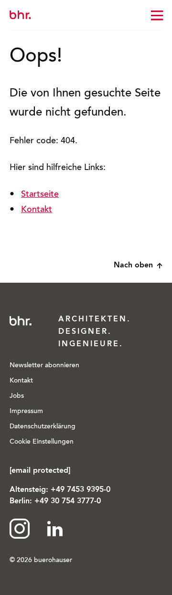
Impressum (26, 411)
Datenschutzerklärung (42, 427)
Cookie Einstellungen (42, 442)
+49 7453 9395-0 (80, 490)
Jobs (17, 396)
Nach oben (133, 265)
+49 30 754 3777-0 (67, 501)
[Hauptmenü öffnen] (156, 15)
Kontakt (36, 210)
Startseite (40, 195)
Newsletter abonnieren (44, 365)
